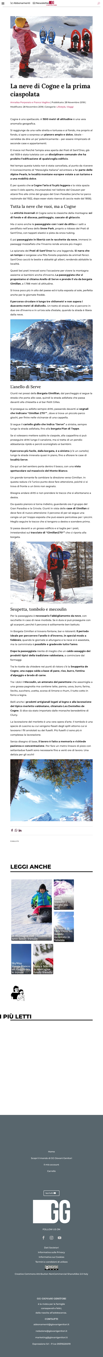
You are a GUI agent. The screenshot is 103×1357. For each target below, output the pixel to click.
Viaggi (70, 107)
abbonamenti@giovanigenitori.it (51, 1324)
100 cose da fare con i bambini (31, 1091)
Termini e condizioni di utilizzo (51, 1262)
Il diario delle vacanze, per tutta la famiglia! (40, 1063)
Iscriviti (49, 1193)
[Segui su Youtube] (59, 1237)
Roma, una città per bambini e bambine (36, 1055)
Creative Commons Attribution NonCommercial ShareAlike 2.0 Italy (51, 1274)
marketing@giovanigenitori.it (51, 1337)
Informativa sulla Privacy (51, 1252)
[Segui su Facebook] (43, 1237)
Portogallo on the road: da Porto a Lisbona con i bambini (48, 1099)
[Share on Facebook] (12, 830)
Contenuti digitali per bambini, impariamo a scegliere (46, 1047)
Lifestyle (61, 107)
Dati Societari (51, 1247)
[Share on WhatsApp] (16, 830)
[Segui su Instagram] (51, 1237)
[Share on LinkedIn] (20, 830)
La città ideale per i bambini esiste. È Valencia (41, 1083)
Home (51, 1151)
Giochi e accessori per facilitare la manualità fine (43, 1030)
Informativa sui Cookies (51, 1257)
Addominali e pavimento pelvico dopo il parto (41, 1039)
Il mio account (51, 1164)
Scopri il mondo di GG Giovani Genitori (51, 1158)
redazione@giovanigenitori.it (51, 1331)
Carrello (51, 1171)
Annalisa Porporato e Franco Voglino (30, 102)
